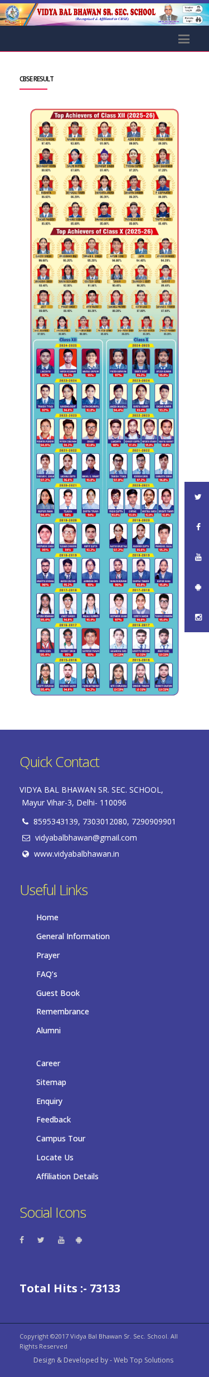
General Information (73, 936)
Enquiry (49, 1101)
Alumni (48, 1030)
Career (48, 1063)
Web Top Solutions (143, 1360)
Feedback (53, 1119)
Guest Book (58, 993)
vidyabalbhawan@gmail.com (86, 837)
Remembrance (62, 1011)
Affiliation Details (67, 1176)
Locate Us (55, 1157)
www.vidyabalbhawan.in (76, 853)
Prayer (48, 955)
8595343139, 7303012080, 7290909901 (104, 821)
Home (47, 917)
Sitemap (51, 1082)
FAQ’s (46, 974)
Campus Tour (60, 1138)
